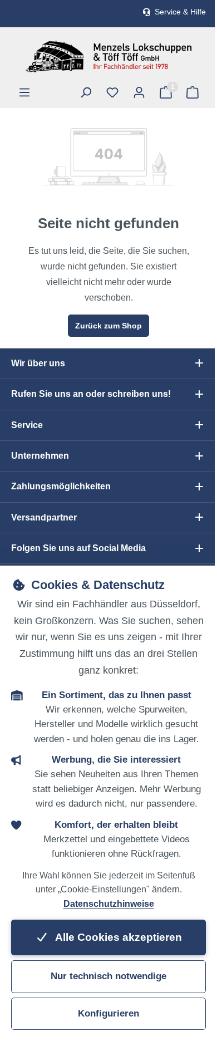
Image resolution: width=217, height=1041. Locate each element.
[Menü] (24, 92)
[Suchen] (85, 92)
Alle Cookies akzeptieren (117, 937)
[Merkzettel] (112, 92)
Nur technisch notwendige (108, 976)
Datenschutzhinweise (108, 904)
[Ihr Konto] (139, 92)
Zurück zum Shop (108, 325)
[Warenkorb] (192, 92)
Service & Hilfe (180, 12)
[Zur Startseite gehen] (108, 56)
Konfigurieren (108, 1013)
